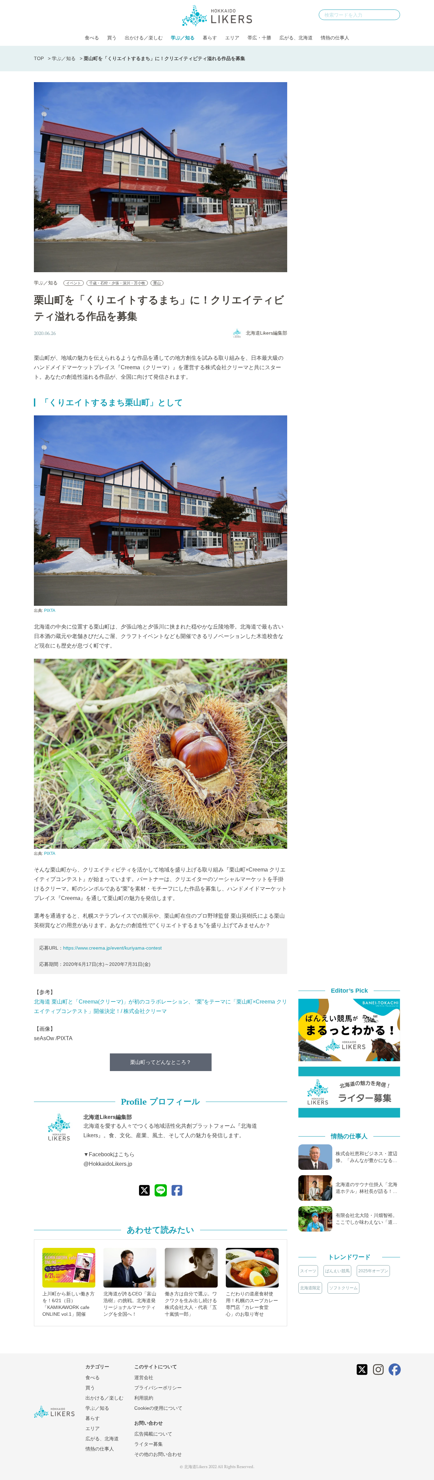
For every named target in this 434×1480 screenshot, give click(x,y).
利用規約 (143, 1398)
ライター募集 (148, 1444)
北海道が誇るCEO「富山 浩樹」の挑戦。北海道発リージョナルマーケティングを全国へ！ (129, 1304)
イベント (73, 283)
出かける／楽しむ (144, 37)
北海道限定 (310, 1288)
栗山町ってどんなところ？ (160, 1062)
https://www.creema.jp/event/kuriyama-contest (112, 948)
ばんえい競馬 (337, 1271)
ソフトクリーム (343, 1288)
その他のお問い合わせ (158, 1454)
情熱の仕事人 (335, 37)
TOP (39, 58)
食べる (92, 37)
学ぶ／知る (183, 37)
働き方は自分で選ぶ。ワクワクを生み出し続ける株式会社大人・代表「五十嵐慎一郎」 (191, 1304)
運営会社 (143, 1377)
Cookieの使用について (158, 1408)
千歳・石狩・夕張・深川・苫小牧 (117, 283)
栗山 (157, 283)
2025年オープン (373, 1271)
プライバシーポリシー (158, 1387)
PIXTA (49, 610)
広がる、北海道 (296, 37)
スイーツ (308, 1271)
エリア (232, 37)
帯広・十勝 (259, 37)
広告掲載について (153, 1434)
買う (112, 37)
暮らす (210, 37)
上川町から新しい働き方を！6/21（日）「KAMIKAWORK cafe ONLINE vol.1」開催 (68, 1304)
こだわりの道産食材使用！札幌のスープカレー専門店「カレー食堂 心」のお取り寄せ (252, 1304)
